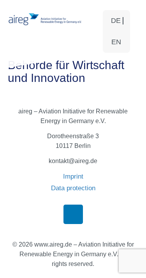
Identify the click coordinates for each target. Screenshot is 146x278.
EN (116, 42)
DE (116, 20)
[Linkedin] (73, 214)
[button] (91, 32)
